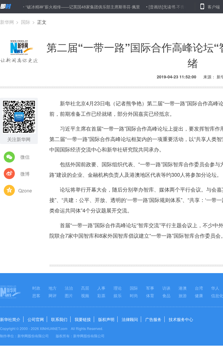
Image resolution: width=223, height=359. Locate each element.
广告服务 (153, 319)
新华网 (7, 22)
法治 (69, 288)
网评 (52, 295)
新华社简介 (10, 319)
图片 (69, 295)
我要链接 (83, 319)
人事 (101, 288)
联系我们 (59, 319)
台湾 (199, 288)
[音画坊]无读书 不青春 (165, 7)
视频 (85, 295)
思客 (36, 295)
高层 (85, 288)
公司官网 (36, 319)
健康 (199, 295)
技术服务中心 (181, 319)
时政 (36, 288)
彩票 (101, 295)
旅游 (183, 295)
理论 (118, 288)
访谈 (166, 288)
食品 (166, 295)
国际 (25, 22)
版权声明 (106, 319)
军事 (150, 288)
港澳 (183, 288)
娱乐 (118, 295)
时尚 (134, 295)
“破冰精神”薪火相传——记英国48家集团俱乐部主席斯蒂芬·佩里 (79, 7)
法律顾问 (130, 319)
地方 (52, 288)
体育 (150, 295)
